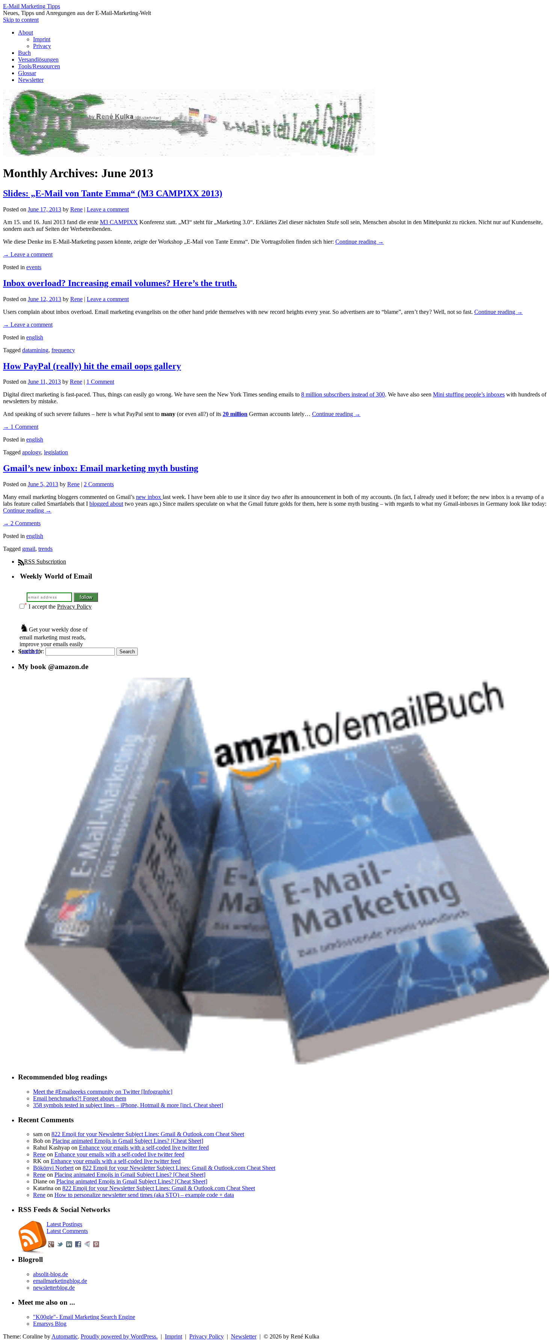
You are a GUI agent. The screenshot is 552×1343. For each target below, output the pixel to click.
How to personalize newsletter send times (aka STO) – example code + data (144, 1195)
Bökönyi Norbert (53, 1168)
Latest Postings (64, 1224)
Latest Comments (67, 1231)
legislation (56, 452)
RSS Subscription (45, 561)
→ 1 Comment (20, 427)
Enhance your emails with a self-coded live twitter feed (144, 1147)
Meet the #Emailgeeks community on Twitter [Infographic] (102, 1091)
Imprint (41, 39)
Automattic (64, 1336)
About (25, 32)
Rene (76, 209)
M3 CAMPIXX (119, 222)
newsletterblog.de (54, 1287)
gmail (28, 549)
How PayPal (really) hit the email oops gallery (92, 366)
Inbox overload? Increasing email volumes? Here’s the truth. (120, 283)
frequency (63, 350)
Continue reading (359, 241)
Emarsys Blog (49, 1323)
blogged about (106, 503)
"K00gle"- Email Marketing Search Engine (84, 1317)
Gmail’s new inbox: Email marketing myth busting (100, 468)
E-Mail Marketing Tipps (31, 6)
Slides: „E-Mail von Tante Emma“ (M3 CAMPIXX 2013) (112, 193)
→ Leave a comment (28, 254)
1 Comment (100, 381)
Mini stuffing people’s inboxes (469, 394)
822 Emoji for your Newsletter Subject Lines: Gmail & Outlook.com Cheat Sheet (147, 1134)
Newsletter (31, 80)
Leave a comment (108, 209)
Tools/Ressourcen (39, 66)
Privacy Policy (74, 606)
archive (30, 651)
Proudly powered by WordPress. (119, 1336)
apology (31, 452)
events (33, 267)
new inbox (149, 497)
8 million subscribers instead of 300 (343, 394)
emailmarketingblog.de (60, 1281)
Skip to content (21, 20)
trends (45, 549)
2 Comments (99, 484)
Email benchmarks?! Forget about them (79, 1098)
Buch (24, 53)
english (34, 337)
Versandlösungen (38, 59)
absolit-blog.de (50, 1274)
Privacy (42, 46)
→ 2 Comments (22, 523)
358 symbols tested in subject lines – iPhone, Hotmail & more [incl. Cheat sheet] (128, 1105)
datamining (35, 350)
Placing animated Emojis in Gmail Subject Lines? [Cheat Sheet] (127, 1141)
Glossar (27, 73)
